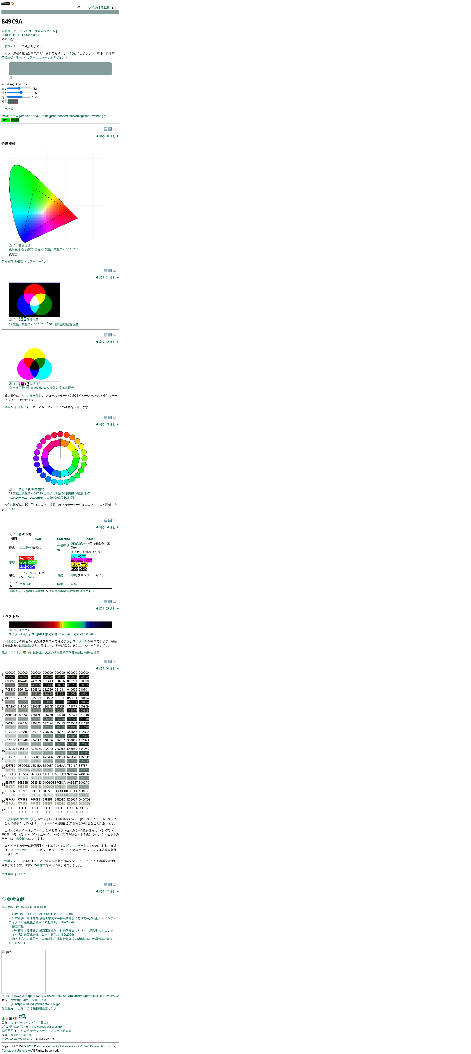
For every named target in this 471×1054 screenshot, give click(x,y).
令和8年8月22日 (99, 8)
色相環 (8, 109)
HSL (21, 35)
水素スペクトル (45, 31)
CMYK (28, 35)
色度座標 (7, 57)
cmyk (5, 116)
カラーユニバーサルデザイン (45, 57)
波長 (7, 46)
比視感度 (26, 31)
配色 (36, 35)
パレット (20, 57)
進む (113, 136)
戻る (102, 136)
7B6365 (13, 101)
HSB (15, 35)
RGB (8, 35)
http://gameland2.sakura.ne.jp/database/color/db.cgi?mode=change (57, 116)
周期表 (6, 31)
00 (108, 136)
